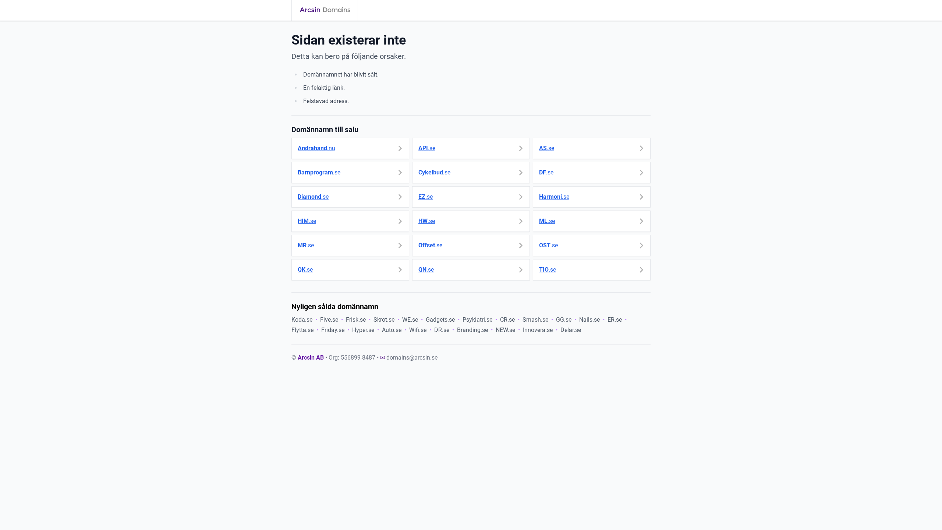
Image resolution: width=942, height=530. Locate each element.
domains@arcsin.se (412, 357)
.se (426, 148)
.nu (316, 148)
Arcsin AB (311, 357)
